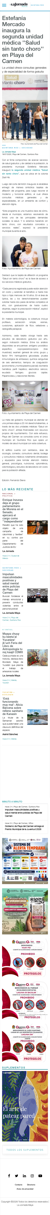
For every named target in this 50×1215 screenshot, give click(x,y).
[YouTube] (40, 1176)
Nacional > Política (9, 495)
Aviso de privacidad (25, 1189)
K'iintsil (7, 630)
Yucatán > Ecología (8, 694)
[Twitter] (16, 1176)
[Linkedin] (24, 1176)
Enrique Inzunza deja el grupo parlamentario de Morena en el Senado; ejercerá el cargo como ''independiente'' (13, 511)
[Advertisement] (25, 773)
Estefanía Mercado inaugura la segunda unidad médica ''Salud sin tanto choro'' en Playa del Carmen (23, 40)
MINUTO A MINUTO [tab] (12, 802)
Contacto (18, 1185)
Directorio (31, 1185)
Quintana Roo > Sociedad (17, 148)
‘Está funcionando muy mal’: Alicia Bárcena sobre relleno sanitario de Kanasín (12, 706)
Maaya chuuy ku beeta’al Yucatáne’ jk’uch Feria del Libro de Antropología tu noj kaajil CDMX (12, 643)
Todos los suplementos (25, 1149)
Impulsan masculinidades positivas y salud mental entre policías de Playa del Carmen (12, 583)
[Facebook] (9, 1176)
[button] (5, 1106)
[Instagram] (32, 1176)
